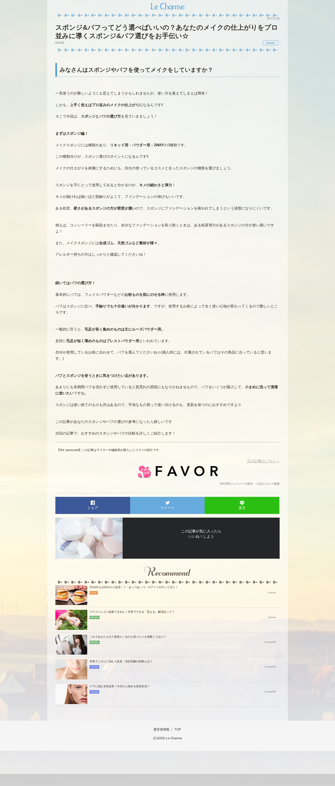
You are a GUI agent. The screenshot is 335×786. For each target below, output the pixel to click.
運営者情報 (161, 729)
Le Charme (174, 738)
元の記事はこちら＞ (263, 461)
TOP (177, 729)
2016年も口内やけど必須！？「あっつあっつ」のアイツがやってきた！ (134, 587)
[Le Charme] (168, 6)
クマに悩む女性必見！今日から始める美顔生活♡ (120, 686)
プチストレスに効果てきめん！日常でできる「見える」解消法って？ (132, 611)
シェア (92, 508)
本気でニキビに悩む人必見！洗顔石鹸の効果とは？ (121, 661)
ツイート (167, 508)
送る (242, 508)
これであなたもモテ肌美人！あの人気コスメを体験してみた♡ (128, 636)
